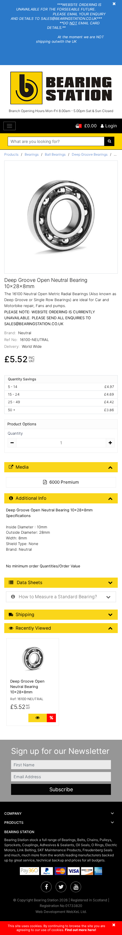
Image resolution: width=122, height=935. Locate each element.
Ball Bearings (55, 154)
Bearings (32, 154)
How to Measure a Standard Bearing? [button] (57, 596)
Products (11, 154)
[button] (61, 814)
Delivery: (12, 346)
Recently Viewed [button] (33, 628)
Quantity (15, 433)
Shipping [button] (25, 614)
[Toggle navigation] (9, 126)
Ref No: (11, 339)
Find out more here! (80, 930)
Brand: (10, 333)
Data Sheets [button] (29, 582)
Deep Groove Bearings (90, 154)
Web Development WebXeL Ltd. (61, 912)
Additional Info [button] (31, 498)
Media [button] (22, 467)
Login (111, 125)
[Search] (109, 141)
